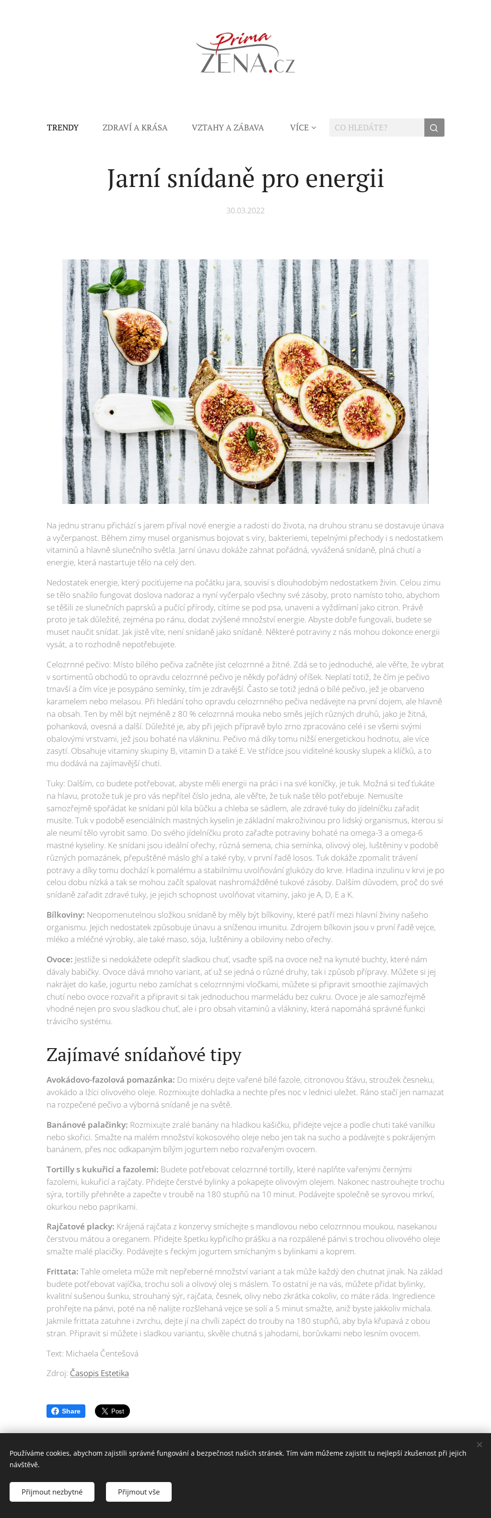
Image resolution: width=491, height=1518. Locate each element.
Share (71, 1411)
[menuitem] (69, 128)
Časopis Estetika (99, 1372)
